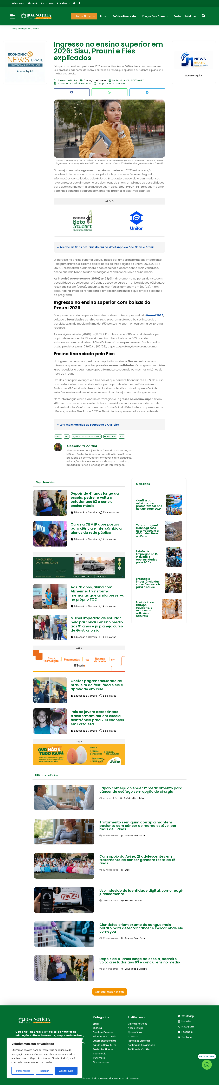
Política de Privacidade (141, 1045)
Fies (67, 436)
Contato (133, 1036)
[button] (72, 92)
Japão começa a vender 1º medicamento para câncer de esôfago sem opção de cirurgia (140, 790)
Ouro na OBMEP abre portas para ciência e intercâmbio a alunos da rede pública (96, 528)
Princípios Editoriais (139, 1040)
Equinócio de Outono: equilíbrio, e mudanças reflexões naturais (145, 609)
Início (14, 28)
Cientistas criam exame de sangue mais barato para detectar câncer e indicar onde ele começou (141, 928)
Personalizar (23, 1070)
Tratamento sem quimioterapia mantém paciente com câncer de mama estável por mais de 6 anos (137, 825)
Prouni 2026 (154, 315)
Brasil (96, 1023)
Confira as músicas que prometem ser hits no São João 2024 (149, 505)
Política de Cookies (139, 1049)
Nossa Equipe (136, 1028)
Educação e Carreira (29, 28)
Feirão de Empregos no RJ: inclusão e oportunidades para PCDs (147, 556)
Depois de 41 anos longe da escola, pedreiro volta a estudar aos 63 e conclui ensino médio (95, 499)
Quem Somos (136, 1032)
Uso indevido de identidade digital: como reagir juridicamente (141, 892)
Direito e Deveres (103, 1032)
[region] (44, 1058)
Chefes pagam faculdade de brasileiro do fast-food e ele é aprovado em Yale (97, 684)
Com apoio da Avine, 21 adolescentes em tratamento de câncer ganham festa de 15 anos (137, 860)
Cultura (97, 1028)
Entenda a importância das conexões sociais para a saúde (148, 583)
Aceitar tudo (66, 1070)
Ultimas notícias (137, 1023)
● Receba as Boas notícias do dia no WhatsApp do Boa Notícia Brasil (105, 247)
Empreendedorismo (105, 1040)
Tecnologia (99, 1053)
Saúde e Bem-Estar (104, 1045)
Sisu (122, 436)
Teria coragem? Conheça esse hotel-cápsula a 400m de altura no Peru (147, 530)
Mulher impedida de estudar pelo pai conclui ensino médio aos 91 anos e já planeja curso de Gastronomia (97, 624)
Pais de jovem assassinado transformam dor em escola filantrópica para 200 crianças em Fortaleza (97, 717)
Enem (58, 436)
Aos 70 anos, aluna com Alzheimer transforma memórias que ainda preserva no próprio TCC (97, 593)
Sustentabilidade (103, 1049)
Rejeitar (44, 1070)
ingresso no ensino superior (86, 436)
